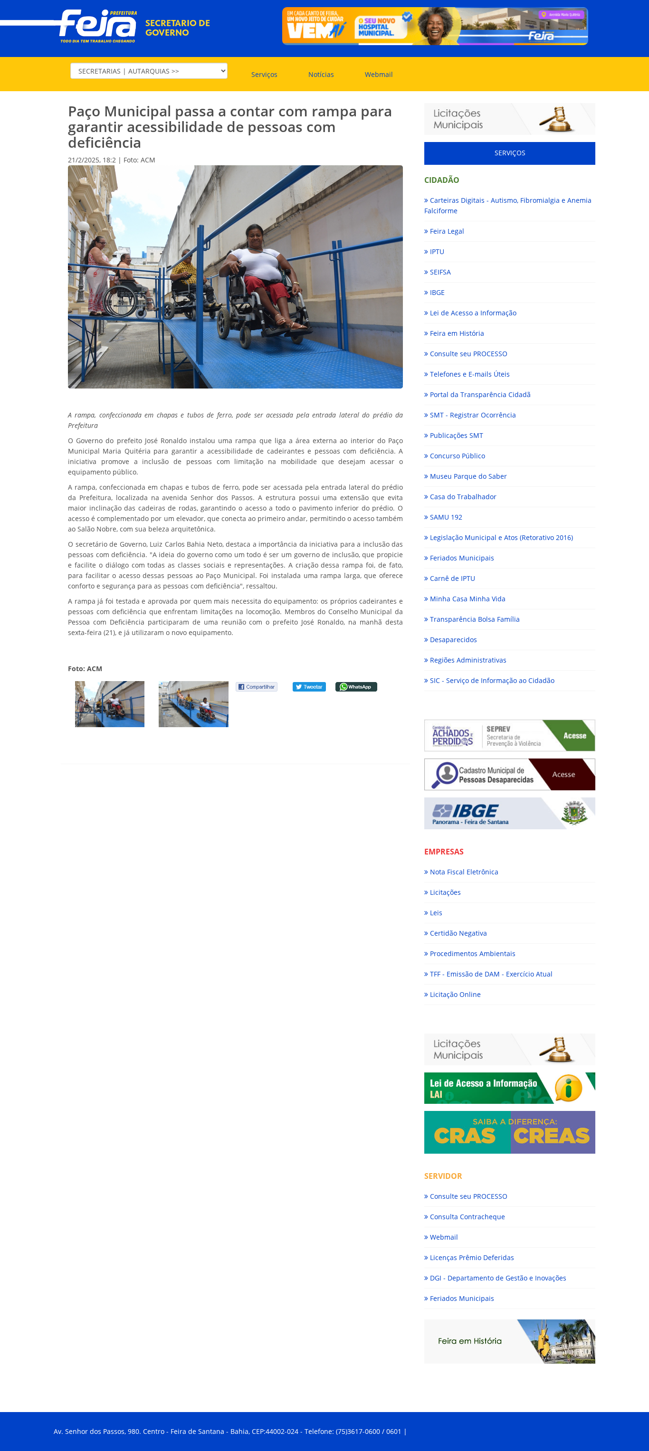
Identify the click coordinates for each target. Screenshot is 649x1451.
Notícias (321, 74)
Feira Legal (446, 231)
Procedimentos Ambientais (471, 953)
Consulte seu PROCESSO (467, 353)
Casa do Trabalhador (462, 496)
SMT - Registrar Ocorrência (472, 414)
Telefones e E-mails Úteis (469, 374)
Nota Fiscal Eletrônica (463, 871)
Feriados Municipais (461, 557)
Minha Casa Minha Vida (467, 598)
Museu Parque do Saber (467, 476)
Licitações (444, 892)
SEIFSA (439, 271)
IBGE (436, 292)
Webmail (379, 74)
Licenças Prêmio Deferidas (471, 1257)
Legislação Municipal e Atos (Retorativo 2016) (500, 537)
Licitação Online (454, 994)
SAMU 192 (445, 517)
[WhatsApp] (356, 686)
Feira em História (456, 333)
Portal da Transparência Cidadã (479, 394)
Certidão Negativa (457, 933)
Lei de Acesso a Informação (472, 312)
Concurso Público (456, 455)
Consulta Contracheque (466, 1216)
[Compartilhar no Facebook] (256, 686)
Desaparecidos (452, 639)
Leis (435, 912)
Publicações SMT (455, 435)
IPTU (436, 251)
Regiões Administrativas (467, 659)
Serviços (264, 74)
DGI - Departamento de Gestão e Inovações (497, 1277)
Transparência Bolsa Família (474, 619)
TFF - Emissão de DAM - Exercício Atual (490, 973)
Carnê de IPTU (451, 578)
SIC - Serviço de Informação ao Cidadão (491, 680)
